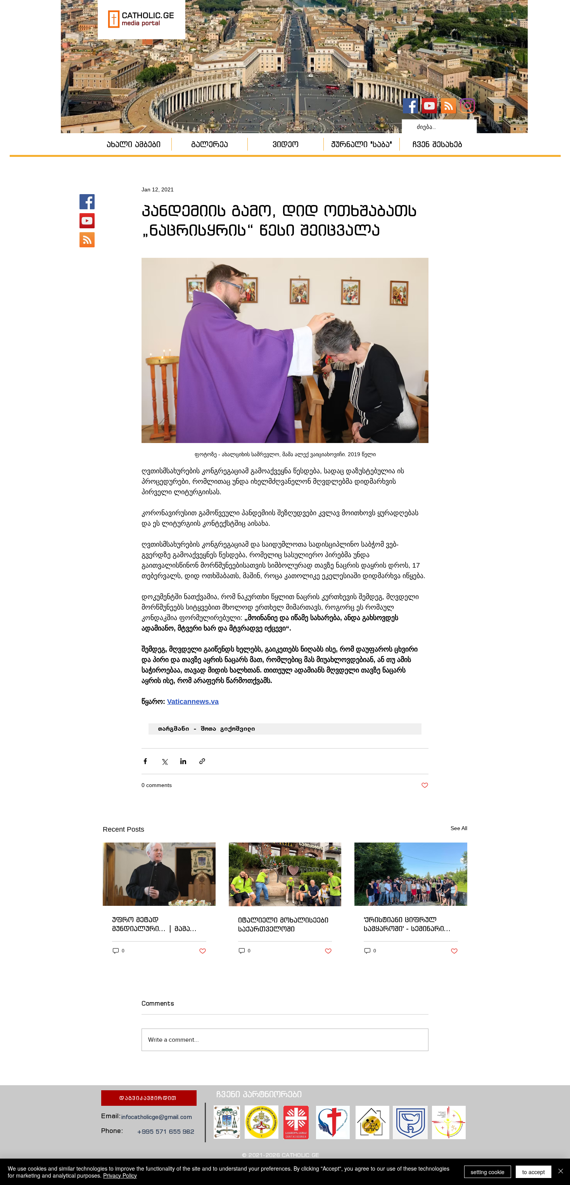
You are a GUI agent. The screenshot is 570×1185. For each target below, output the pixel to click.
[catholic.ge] (410, 105)
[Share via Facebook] (145, 761)
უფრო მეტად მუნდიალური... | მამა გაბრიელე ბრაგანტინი (152, 924)
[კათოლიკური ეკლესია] (448, 105)
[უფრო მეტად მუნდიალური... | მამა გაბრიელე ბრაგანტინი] (159, 874)
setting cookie (487, 1172)
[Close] (560, 1172)
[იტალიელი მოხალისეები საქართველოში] (285, 874)
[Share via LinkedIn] (183, 761)
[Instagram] (467, 105)
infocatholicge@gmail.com (156, 1117)
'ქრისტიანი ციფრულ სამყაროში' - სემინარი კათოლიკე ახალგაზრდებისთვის (404, 924)
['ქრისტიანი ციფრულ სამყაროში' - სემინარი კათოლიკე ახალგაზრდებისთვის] (410, 874)
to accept (533, 1172)
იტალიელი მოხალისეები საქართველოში (283, 924)
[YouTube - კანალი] (429, 105)
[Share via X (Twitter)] (164, 761)
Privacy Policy (120, 1175)
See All (459, 828)
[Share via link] (202, 761)
